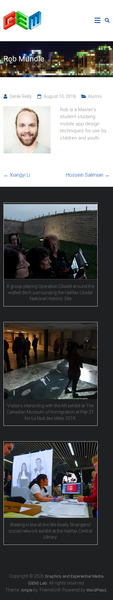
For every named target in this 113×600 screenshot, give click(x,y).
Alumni (95, 96)
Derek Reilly (21, 96)
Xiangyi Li (16, 175)
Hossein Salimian (88, 175)
